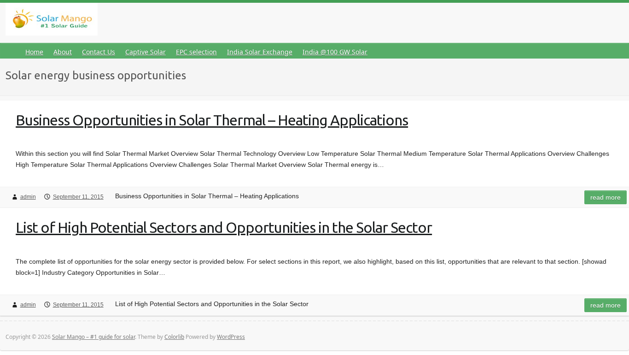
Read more (605, 197)
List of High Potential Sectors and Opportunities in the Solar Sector (224, 227)
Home (34, 51)
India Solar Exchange (259, 51)
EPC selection (196, 51)
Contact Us (98, 51)
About (62, 51)
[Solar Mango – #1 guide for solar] (52, 21)
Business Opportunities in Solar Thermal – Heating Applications (212, 120)
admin (28, 197)
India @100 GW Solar (335, 51)
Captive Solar (145, 51)
